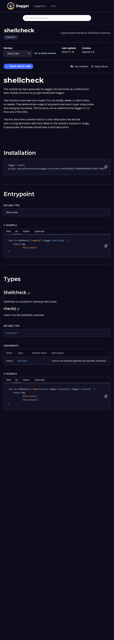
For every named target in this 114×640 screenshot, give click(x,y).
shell (8, 231)
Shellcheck (12, 212)
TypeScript (39, 231)
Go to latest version (45, 53)
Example (11, 225)
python (26, 231)
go (16, 231)
